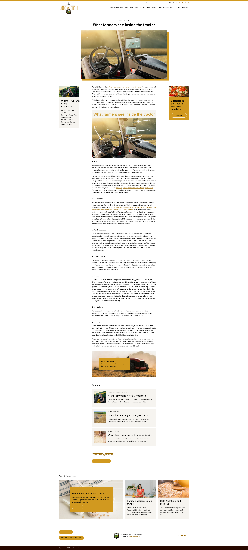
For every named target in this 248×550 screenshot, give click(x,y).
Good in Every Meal (116, 8)
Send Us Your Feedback (101, 461)
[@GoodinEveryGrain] (185, 2)
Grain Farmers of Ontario (135, 536)
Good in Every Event (182, 8)
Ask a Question (154, 3)
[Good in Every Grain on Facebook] (179, 2)
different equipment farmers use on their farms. (124, 87)
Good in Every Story (166, 8)
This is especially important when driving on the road (134, 188)
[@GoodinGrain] (176, 2)
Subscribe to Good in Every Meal (71, 537)
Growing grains (97, 455)
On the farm (109, 455)
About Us (144, 3)
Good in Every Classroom (148, 8)
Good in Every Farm (131, 8)
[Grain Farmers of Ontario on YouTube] (182, 2)
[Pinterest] (188, 2)
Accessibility (163, 3)
